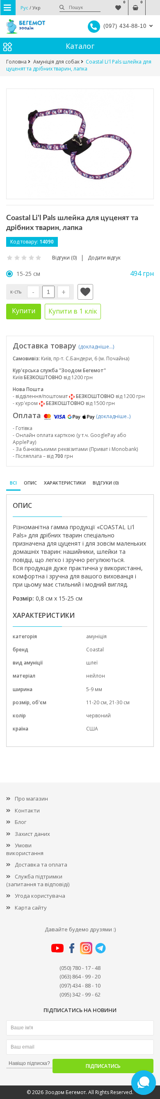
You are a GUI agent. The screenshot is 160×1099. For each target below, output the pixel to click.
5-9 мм (94, 689)
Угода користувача (40, 895)
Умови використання (24, 849)
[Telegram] (100, 948)
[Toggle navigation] (8, 7)
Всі (13, 483)
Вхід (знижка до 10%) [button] (153, 3)
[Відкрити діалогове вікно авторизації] (85, 292)
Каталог (80, 46)
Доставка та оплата (41, 864)
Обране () (118, 3)
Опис (30, 483)
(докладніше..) (113, 416)
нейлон (95, 675)
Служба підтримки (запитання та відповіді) (37, 880)
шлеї (92, 662)
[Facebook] (72, 948)
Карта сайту (31, 907)
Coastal (95, 649)
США (92, 728)
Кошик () (135, 3)
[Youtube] (57, 948)
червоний (98, 715)
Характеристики (65, 483)
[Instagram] (86, 948)
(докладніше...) (96, 346)
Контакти (27, 810)
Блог (20, 822)
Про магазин (31, 798)
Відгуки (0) (106, 483)
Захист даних (32, 833)
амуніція (96, 636)
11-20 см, (97, 702)
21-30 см (119, 702)
